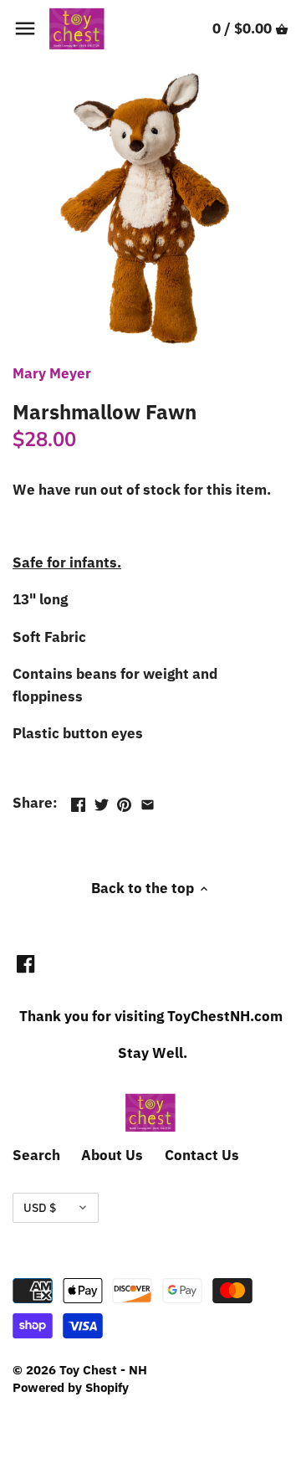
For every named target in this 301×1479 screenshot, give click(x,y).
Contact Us (202, 1155)
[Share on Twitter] (101, 801)
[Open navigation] (25, 28)
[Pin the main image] (124, 801)
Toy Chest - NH (103, 1369)
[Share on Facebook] (78, 801)
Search (36, 1155)
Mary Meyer (52, 373)
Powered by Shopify (71, 1387)
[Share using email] (147, 801)
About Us (112, 1155)
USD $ (39, 1207)
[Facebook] (25, 963)
